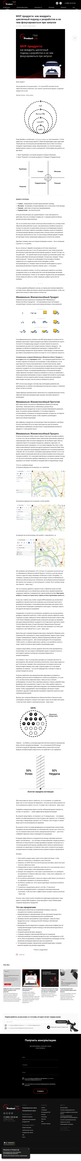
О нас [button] (76, 9)
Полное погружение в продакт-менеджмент (15, 1155)
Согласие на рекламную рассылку (68, 1119)
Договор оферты (64, 1107)
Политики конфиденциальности (34, 1025)
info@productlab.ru (8, 1119)
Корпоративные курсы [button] (22, 7)
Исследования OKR (45, 1112)
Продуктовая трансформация (29, 1119)
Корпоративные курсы (29, 1110)
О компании (44, 1110)
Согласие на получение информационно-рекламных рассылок (21, 1028)
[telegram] (60, 3)
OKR (23, 1134)
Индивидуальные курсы (29, 1108)
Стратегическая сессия (27, 1130)
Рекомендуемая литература (66, 1124)
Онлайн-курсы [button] (6, 7)
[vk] (4, 1113)
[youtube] (7, 1113)
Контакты (43, 1114)
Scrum (23, 1137)
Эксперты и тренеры (45, 1123)
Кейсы (7, 9)
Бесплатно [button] (63, 7)
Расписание (51, 7)
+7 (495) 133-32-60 (70, 3)
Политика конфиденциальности (67, 1110)
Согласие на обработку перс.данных (16, 1025)
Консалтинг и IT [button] (38, 7)
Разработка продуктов (27, 1116)
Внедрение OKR (26, 1121)
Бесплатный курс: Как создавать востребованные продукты (12, 1152)
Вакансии (43, 1119)
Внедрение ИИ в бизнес (27, 1132)
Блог (74, 7)
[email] (57, 3)
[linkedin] (10, 1113)
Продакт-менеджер (26, 1127)
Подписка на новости (65, 1122)
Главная (43, 1107)
